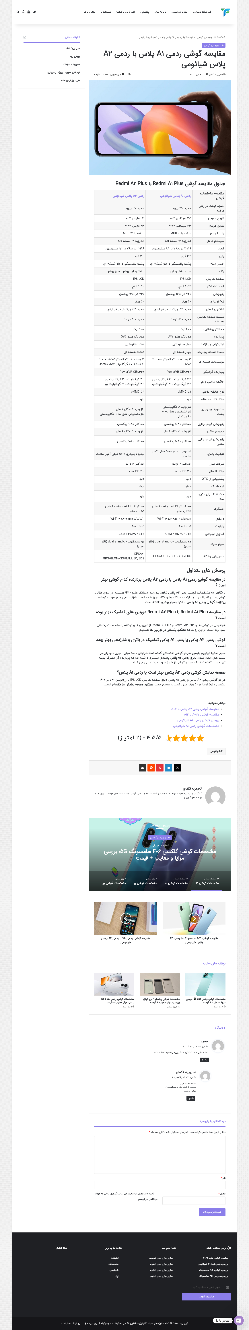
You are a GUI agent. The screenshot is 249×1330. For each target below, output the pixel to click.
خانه (220, 37)
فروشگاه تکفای (202, 12)
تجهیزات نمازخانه (71, 64)
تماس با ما (90, 12)
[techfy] (225, 12)
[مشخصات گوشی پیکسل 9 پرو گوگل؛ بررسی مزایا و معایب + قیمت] (160, 984)
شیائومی (215, 751)
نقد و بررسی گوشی (206, 37)
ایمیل (221, 1193)
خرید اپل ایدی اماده (70, 80)
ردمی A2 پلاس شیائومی (128, 196)
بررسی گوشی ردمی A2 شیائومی (198, 720)
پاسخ (204, 1059)
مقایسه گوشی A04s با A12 (201, 715)
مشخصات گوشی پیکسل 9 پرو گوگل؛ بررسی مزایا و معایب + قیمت (161, 1001)
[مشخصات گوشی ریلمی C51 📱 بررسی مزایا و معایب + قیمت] (205, 984)
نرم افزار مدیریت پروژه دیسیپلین (63, 72)
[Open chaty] (239, 1320)
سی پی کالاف (73, 48)
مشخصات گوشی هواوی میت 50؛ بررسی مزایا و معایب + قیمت (159, 854)
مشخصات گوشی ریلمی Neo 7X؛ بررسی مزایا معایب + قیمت (117, 1001)
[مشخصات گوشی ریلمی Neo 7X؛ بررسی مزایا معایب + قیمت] (114, 984)
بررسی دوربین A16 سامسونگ (213, 1276)
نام (223, 1178)
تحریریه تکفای (192, 788)
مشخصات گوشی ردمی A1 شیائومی (196, 726)
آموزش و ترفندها (125, 12)
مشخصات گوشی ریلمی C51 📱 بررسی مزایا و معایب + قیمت (205, 1001)
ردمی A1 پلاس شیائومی (175, 196)
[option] (160, 854)
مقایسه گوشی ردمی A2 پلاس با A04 (195, 709)
